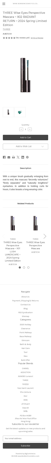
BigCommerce (30, 454)
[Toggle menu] (3, 3)
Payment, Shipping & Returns (25, 301)
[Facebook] (4, 157)
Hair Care (25, 348)
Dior (25, 396)
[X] (18, 157)
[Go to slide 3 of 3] (28, 267)
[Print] (13, 157)
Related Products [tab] (25, 203)
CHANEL (25, 368)
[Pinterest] (27, 157)
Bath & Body (25, 344)
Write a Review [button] (37, 38)
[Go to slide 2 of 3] (24, 267)
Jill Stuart (25, 404)
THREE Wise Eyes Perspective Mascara (35, 245)
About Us (25, 297)
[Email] (8, 157)
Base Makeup (25, 336)
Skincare (25, 340)
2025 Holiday (25, 324)
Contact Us (26, 304)
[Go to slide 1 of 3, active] (20, 267)
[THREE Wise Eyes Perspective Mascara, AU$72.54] (35, 223)
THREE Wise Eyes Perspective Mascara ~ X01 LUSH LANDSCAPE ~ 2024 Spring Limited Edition (13, 251)
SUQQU (25, 384)
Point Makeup (25, 332)
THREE (25, 380)
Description (25, 168)
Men (25, 356)
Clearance (25, 328)
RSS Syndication (25, 312)
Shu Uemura (25, 392)
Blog (25, 308)
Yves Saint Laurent (25, 388)
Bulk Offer (25, 360)
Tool (25, 352)
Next (44, 236)
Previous (3, 236)
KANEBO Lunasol (25, 376)
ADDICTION (25, 372)
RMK (26, 400)
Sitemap (25, 316)
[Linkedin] (22, 157)
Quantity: (25, 125)
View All (25, 408)
